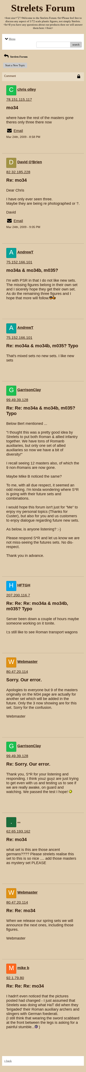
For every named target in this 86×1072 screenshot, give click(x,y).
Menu (12, 38)
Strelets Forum (18, 56)
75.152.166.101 (19, 262)
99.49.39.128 (17, 400)
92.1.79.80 (15, 978)
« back (8, 1060)
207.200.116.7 (18, 595)
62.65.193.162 (18, 831)
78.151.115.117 (19, 99)
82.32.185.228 (18, 172)
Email (18, 131)
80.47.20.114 (17, 672)
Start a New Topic (15, 65)
